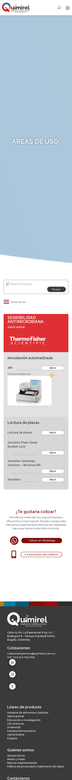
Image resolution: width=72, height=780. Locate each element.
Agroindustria (15, 734)
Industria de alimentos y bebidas (27, 712)
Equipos (12, 738)
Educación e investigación (24, 720)
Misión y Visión (16, 759)
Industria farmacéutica (21, 730)
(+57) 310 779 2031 (24, 657)
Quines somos (16, 755)
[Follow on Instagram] (12, 674)
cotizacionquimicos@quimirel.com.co (31, 653)
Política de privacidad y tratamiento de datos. (35, 766)
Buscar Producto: (21, 283)
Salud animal (15, 716)
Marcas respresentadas (22, 762)
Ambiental (13, 727)
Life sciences (15, 723)
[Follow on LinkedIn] (12, 662)
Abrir (52, 367)
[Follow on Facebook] (12, 686)
